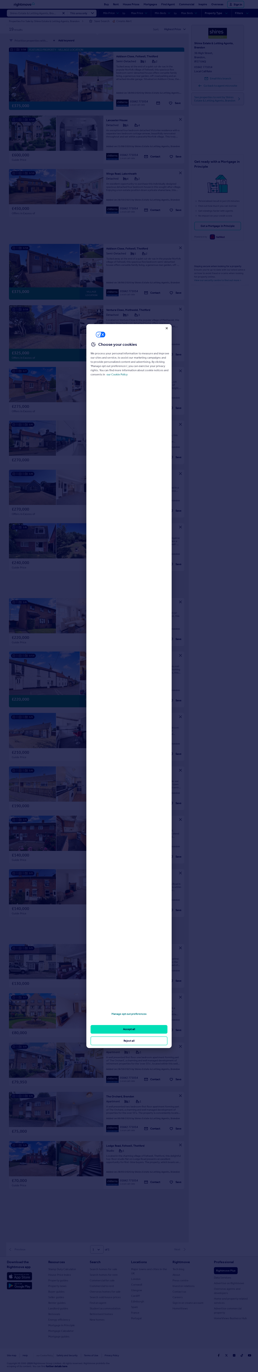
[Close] (167, 328)
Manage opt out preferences (129, 1014)
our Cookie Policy (117, 374)
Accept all (129, 1029)
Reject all (129, 1040)
